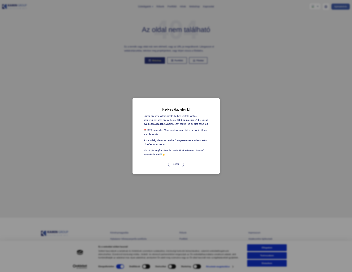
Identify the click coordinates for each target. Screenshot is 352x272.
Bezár (176, 164)
